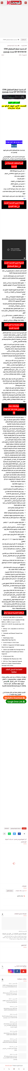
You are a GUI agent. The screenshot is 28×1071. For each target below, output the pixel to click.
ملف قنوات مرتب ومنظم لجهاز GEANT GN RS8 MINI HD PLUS (10, 1009)
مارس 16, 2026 (13, 991)
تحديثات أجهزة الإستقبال (12, 46)
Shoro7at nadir (8, 1065)
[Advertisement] (14, 22)
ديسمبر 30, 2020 (22, 931)
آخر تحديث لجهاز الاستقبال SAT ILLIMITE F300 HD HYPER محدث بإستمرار (10, 1057)
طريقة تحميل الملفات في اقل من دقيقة (14, 933)
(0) (2, 55)
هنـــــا (9, 694)
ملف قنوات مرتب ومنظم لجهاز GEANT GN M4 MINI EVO (10, 1033)
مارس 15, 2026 (13, 1054)
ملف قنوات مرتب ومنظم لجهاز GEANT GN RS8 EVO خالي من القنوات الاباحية (10, 1025)
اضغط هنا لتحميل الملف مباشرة (14, 670)
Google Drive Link (15, 701)
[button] (19, 834)
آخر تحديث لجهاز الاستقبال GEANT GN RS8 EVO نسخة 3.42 (10, 1001)
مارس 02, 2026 (13, 1006)
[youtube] (24, 971)
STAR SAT (7, 828)
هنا (24, 198)
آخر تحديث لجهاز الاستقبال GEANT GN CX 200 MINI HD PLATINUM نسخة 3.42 (10, 40)
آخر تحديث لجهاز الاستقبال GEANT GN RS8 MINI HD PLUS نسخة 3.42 (9, 986)
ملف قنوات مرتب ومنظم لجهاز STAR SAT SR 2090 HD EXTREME (10, 1041)
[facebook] (17, 971)
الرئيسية (23, 46)
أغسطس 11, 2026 (12, 983)
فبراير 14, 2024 (13, 1014)
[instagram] (11, 971)
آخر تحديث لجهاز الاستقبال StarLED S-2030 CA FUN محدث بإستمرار (9, 1016)
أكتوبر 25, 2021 (13, 1031)
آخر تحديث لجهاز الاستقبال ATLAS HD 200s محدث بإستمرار (10, 993)
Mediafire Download (14, 697)
